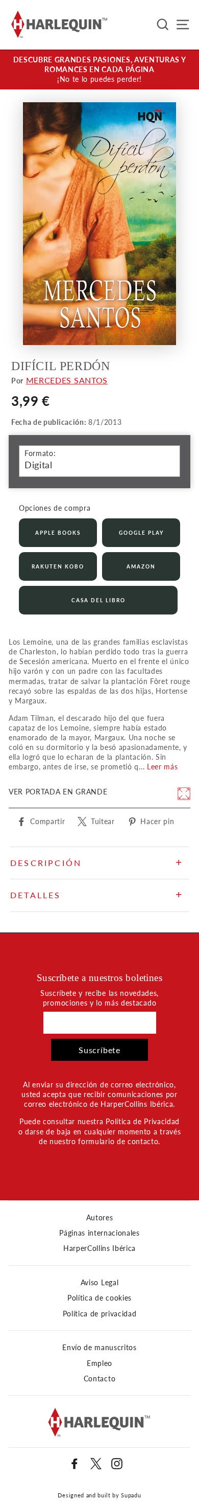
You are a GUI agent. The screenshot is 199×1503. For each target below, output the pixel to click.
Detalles (35, 895)
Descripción (46, 863)
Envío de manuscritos (99, 1347)
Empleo (99, 1363)
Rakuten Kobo (58, 566)
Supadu (131, 1495)
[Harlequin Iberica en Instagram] (116, 1463)
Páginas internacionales (99, 1233)
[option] (99, 69)
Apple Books (58, 533)
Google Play (141, 533)
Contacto (99, 1379)
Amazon (141, 566)
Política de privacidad (100, 1314)
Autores (99, 1218)
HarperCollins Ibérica (99, 1248)
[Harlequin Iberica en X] (96, 1463)
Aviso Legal (99, 1283)
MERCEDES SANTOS (67, 380)
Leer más (162, 767)
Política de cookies (99, 1298)
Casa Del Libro (98, 600)
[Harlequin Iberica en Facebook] (74, 1463)
